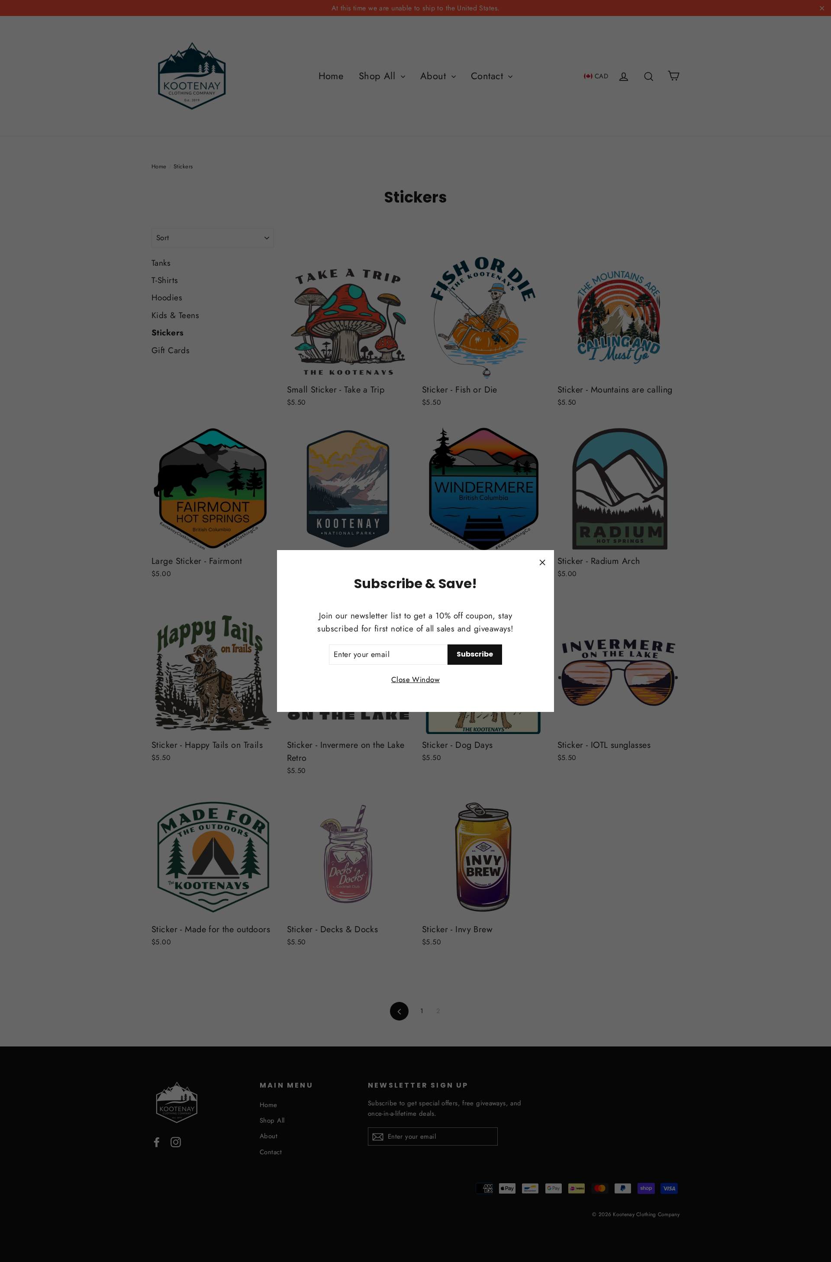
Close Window (415, 679)
